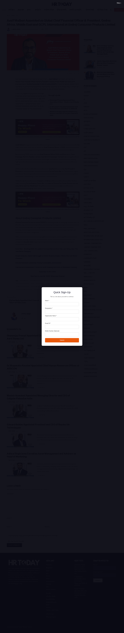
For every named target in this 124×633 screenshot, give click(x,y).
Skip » (119, 3)
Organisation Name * (51, 315)
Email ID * (48, 323)
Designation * (49, 308)
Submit (62, 340)
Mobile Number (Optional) (52, 331)
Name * (47, 300)
